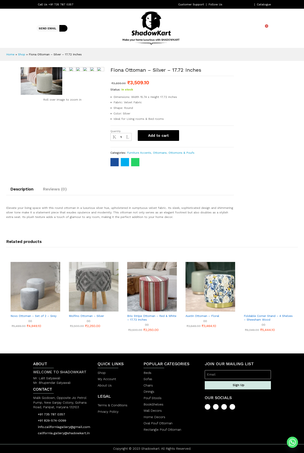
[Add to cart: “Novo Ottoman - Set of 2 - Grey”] (21, 309)
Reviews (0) (55, 189)
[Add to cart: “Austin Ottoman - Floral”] (196, 309)
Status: (115, 89)
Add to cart (158, 135)
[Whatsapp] (292, 442)
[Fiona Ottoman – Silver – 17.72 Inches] (114, 162)
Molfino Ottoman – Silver (86, 315)
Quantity (115, 131)
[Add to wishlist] (186, 135)
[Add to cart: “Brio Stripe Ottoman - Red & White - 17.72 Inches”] (137, 309)
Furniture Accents (139, 152)
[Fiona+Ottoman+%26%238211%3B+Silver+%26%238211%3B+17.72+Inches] (125, 162)
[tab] (22, 191)
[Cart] (265, 28)
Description (22, 189)
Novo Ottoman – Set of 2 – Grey (33, 315)
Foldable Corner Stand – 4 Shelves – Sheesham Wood (268, 317)
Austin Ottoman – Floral (202, 315)
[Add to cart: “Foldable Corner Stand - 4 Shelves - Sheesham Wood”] (254, 309)
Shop (21, 54)
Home (10, 54)
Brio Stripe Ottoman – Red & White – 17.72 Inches (151, 317)
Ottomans (160, 152)
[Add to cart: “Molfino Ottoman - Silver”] (79, 309)
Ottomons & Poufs (181, 152)
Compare (197, 135)
